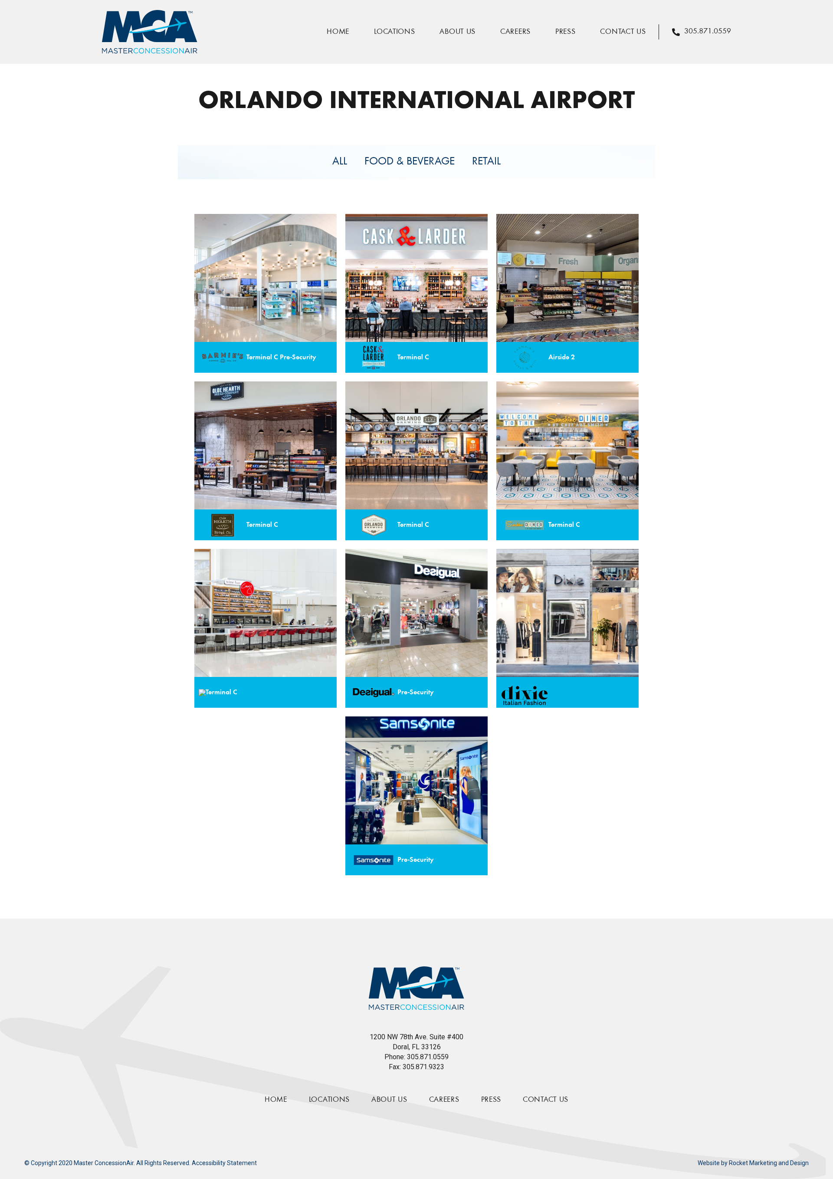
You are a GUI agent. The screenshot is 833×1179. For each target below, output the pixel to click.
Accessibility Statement (224, 1162)
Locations (394, 32)
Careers (515, 32)
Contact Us (623, 32)
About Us (457, 32)
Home (338, 32)
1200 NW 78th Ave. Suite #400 (416, 1037)
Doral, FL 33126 (417, 1047)
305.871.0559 (428, 1057)
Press (565, 32)
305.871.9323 (423, 1067)
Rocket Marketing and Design (769, 1162)
